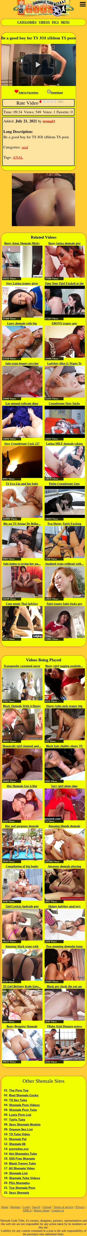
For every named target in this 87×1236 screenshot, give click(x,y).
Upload (46, 1207)
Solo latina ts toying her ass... (22, 563)
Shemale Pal (17, 1139)
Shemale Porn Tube (23, 1109)
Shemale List (18, 1173)
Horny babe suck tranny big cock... (64, 706)
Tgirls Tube (17, 1119)
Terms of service (63, 1207)
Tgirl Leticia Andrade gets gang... (22, 907)
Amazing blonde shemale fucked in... (64, 826)
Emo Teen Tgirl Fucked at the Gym (64, 284)
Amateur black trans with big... (21, 947)
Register (15, 1207)
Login (26, 1207)
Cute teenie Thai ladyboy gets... (22, 604)
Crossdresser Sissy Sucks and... (64, 404)
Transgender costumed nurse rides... (22, 666)
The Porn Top (19, 1090)
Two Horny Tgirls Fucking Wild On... (64, 524)
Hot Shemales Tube (23, 1153)
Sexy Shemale (19, 1192)
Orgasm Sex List (21, 1129)
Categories (27, 22)
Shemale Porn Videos (24, 1105)
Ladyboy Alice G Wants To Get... (64, 364)
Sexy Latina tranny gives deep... (22, 284)
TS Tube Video (19, 1134)
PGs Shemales (19, 1183)
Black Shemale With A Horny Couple (22, 706)
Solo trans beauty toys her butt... (22, 364)
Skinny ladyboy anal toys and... (64, 907)
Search (36, 1207)
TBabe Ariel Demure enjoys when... (64, 1027)
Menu (65, 22)
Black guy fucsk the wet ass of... (64, 987)
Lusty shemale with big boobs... (22, 324)
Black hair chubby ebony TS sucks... (64, 746)
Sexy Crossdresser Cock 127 (21, 443)
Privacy (80, 1207)
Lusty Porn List (20, 1114)
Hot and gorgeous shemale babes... (22, 826)
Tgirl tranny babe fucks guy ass (64, 604)
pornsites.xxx (19, 1148)
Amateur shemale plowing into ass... (64, 867)
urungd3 (49, 121)
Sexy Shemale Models (25, 1124)
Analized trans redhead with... (64, 563)
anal (25, 146)
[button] (38, 64)
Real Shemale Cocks (23, 1095)
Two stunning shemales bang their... (64, 947)
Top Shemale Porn (22, 1187)
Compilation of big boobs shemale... (22, 867)
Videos (44, 22)
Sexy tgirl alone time (64, 786)
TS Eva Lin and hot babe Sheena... (22, 484)
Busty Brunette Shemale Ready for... (22, 1027)
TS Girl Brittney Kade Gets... (22, 986)
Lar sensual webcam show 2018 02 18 (21, 404)
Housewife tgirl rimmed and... (22, 746)
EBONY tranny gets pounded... (64, 324)
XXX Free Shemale (22, 1158)
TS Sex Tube (18, 1100)
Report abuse (41, 1210)
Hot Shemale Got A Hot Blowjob (22, 786)
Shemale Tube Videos (24, 1178)
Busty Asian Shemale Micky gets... (22, 244)
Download (57, 92)
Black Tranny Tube (22, 1163)
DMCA (27, 1210)
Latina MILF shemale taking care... (64, 444)
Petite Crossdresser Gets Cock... (64, 484)
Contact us (58, 1210)
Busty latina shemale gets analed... (64, 244)
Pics (55, 22)
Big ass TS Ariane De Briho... (22, 523)
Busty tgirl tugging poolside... (64, 666)
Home (4, 1207)
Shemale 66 (17, 1144)
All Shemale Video (22, 1168)
